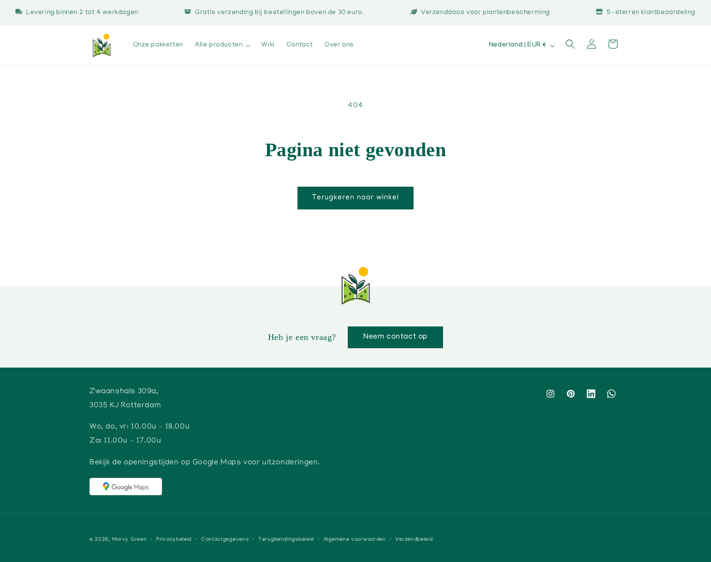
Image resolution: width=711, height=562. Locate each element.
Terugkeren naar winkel (355, 198)
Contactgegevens (225, 540)
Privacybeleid (174, 540)
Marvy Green (129, 540)
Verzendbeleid (413, 540)
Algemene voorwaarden (355, 540)
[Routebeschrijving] (125, 486)
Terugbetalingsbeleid (286, 540)
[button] (222, 45)
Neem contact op (395, 337)
